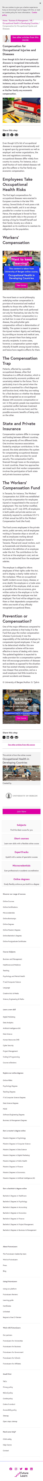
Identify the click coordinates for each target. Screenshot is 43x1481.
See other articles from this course (21, 745)
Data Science (7, 1034)
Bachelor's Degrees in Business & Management (19, 1230)
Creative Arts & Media (11, 993)
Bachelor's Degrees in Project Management (18, 1224)
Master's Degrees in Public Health (15, 1161)
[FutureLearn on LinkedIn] (31, 1468)
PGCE (5, 1109)
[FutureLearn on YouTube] (26, 1468)
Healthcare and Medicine (12, 965)
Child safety (7, 1439)
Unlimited (6, 1312)
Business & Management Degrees (15, 1120)
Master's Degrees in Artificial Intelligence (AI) (19, 1178)
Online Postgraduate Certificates (14, 941)
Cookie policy (8, 1399)
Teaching (6, 971)
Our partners (7, 1335)
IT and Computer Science (12, 982)
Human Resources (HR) (11, 1040)
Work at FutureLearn (10, 1260)
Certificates (7, 1306)
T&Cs (5, 1381)
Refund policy (8, 1393)
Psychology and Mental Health (14, 976)
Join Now (21, 811)
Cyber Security (8, 1045)
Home (5, 20)
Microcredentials (9, 913)
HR (31, 20)
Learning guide (8, 1300)
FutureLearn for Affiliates (12, 1364)
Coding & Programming (11, 1057)
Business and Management (12, 959)
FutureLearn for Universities (13, 1341)
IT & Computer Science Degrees (14, 1097)
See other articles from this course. (25, 38)
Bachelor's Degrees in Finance (13, 1219)
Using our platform (10, 1289)
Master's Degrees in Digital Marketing (16, 1155)
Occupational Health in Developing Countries (20, 23)
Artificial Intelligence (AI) (11, 1028)
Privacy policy (8, 1387)
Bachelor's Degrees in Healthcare (14, 1196)
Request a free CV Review (12, 1317)
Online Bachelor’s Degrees (12, 936)
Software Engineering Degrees (14, 1115)
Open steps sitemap (10, 1421)
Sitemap (6, 1416)
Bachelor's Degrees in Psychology (15, 1202)
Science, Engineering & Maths (13, 999)
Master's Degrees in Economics (14, 1172)
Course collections (9, 1063)
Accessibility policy (10, 1410)
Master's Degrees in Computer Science (16, 1144)
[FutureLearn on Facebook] (11, 1468)
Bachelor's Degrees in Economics (14, 1213)
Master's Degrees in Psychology (14, 1138)
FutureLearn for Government (13, 1352)
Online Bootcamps (9, 919)
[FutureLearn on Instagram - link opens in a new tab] (15, 1468)
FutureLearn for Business (12, 1347)
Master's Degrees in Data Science (15, 1149)
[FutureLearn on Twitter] (21, 1468)
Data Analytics (8, 1023)
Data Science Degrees (10, 1103)
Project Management (10, 1051)
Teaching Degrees (9, 1092)
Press (5, 1265)
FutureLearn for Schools (11, 1358)
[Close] (40, 3)
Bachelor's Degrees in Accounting (15, 1207)
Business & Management (18, 20)
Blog (4, 1271)
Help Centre (7, 1445)
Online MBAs (7, 1080)
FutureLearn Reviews (10, 1294)
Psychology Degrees (10, 1086)
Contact (6, 1451)
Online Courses (8, 901)
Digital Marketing (9, 1017)
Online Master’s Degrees (11, 930)
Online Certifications (10, 907)
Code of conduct (9, 1404)
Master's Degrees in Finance (13, 1167)
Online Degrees (8, 924)
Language (6, 988)
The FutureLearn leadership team (14, 1254)
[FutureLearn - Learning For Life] (21, 1474)
